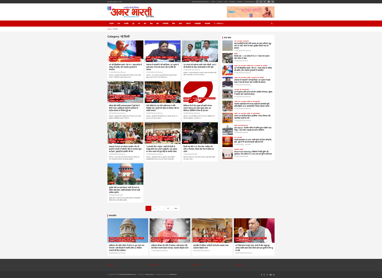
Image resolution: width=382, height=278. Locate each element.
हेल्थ (157, 23)
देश (110, 60)
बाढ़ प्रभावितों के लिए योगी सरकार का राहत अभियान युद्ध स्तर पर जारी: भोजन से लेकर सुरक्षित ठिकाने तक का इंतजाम (252, 45)
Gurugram (232, 1)
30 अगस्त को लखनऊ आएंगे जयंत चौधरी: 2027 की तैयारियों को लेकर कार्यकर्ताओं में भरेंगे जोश (199, 65)
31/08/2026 (112, 72)
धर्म (139, 23)
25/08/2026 (150, 113)
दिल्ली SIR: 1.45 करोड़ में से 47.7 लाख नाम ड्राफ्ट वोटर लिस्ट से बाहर (251, 57)
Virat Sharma (121, 72)
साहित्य (133, 240)
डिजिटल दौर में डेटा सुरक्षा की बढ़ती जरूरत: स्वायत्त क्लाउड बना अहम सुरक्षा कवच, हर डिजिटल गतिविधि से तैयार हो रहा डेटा (197, 108)
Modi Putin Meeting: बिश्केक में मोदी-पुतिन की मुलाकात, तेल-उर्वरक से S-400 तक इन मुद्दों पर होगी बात (253, 152)
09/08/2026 (197, 250)
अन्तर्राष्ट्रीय (112, 101)
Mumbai (239, 1)
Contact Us (238, 265)
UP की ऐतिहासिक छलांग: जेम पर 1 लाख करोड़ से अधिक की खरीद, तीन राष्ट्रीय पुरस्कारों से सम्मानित (125, 67)
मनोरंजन (188, 23)
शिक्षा (151, 23)
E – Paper (218, 23)
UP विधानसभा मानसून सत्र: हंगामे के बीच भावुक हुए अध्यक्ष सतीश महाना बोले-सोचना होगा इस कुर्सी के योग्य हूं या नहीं (254, 247)
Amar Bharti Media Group (127, 274)
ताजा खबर (227, 37)
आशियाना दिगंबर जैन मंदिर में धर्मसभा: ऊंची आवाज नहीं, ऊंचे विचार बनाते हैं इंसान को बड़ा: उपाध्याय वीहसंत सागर (170, 246)
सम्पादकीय (207, 23)
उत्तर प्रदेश (120, 57)
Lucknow (219, 1)
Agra (225, 1)
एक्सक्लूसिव (198, 23)
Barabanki (245, 89)
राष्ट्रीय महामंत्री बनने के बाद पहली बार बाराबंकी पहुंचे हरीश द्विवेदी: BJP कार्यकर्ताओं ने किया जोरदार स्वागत (251, 105)
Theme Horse (149, 274)
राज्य (118, 23)
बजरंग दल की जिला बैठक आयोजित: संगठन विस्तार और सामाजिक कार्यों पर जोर (252, 117)
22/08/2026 (112, 154)
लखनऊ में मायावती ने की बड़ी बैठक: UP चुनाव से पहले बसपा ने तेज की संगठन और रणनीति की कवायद (162, 67)
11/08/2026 (155, 250)
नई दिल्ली (115, 60)
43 (168, 208)
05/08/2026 (239, 253)
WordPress (173, 274)
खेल (145, 23)
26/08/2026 (112, 113)
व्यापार (180, 23)
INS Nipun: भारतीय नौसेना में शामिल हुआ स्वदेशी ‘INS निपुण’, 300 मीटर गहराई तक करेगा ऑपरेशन (253, 129)
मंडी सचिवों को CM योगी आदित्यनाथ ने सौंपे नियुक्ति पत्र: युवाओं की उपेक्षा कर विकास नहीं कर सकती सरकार (162, 108)
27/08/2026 (187, 70)
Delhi (213, 1)
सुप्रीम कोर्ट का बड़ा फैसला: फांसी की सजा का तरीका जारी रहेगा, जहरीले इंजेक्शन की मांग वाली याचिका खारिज (124, 190)
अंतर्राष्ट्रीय (112, 95)
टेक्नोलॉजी (165, 23)
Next (175, 208)
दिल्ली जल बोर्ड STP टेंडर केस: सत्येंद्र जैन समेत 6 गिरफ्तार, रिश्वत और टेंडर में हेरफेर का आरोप (198, 149)
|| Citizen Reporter (249, 1)
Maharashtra (243, 125)
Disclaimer (195, 265)
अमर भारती (194, 154)
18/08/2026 (112, 195)
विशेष (173, 23)
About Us (110, 265)
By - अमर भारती (246, 144)
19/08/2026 (187, 154)
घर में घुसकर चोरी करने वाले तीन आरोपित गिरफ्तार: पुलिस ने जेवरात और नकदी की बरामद (253, 93)
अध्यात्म (125, 240)
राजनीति (126, 23)
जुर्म (133, 23)
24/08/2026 (187, 113)
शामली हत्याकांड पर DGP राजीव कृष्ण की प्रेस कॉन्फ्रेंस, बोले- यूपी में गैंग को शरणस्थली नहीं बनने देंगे (253, 141)
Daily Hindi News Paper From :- (200, 1)
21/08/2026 (150, 154)
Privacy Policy (154, 265)
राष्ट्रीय (111, 23)
